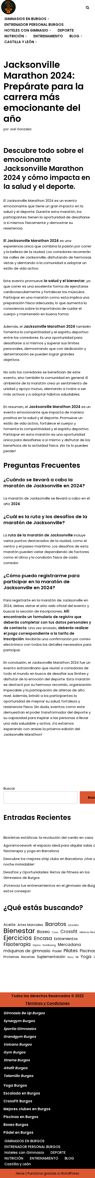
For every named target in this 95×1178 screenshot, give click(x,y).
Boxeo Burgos (15, 1124)
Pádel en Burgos (18, 1132)
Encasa (43, 938)
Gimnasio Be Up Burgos (24, 1013)
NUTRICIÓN (13, 1158)
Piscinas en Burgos (20, 1116)
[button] (48, 19)
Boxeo (43, 931)
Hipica (37, 945)
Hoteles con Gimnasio (24, 1152)
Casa (55, 932)
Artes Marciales (30, 924)
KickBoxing (49, 945)
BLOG (69, 1158)
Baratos (55, 924)
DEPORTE (66, 30)
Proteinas (11, 957)
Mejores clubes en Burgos (26, 1109)
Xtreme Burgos (16, 1060)
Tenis (70, 957)
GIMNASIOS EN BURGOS (24, 1141)
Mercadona (69, 944)
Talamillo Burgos (18, 1075)
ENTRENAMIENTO (48, 36)
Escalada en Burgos (21, 1093)
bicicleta (73, 925)
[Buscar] (87, 7)
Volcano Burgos (17, 1044)
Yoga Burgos (15, 1085)
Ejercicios (17, 938)
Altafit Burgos (15, 1067)
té (77, 957)
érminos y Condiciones (49, 1003)
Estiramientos (66, 938)
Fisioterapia (17, 944)
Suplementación (51, 956)
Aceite (9, 924)
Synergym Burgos (19, 1020)
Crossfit (68, 931)
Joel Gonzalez (21, 129)
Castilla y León (17, 1164)
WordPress (70, 1173)
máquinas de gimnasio (26, 951)
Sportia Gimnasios (19, 1028)
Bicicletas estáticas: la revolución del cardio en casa (48, 837)
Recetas (28, 957)
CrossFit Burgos (17, 1101)
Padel (57, 951)
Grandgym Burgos (19, 1036)
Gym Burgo (13, 1052)
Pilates (71, 951)
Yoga (86, 956)
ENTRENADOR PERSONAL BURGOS (34, 24)
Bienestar (19, 931)
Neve (20, 1173)
